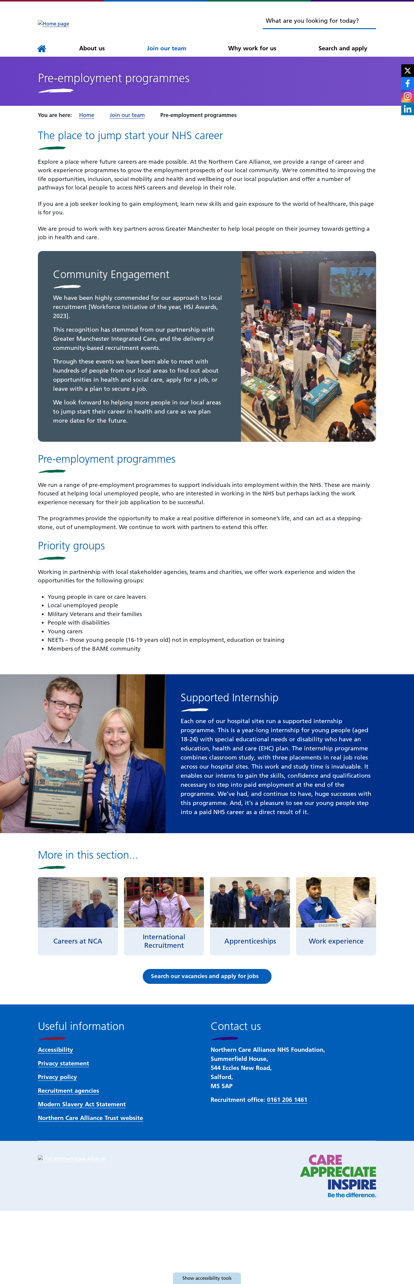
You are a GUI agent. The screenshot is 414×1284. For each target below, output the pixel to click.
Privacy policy (57, 1077)
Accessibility (55, 1049)
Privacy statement (63, 1063)
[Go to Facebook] (407, 83)
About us (92, 48)
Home (86, 115)
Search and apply (343, 48)
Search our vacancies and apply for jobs (205, 976)
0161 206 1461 (287, 1099)
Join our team (166, 48)
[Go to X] (407, 70)
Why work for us (252, 48)
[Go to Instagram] (407, 96)
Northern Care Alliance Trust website (90, 1117)
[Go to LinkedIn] (407, 108)
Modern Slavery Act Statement (82, 1104)
